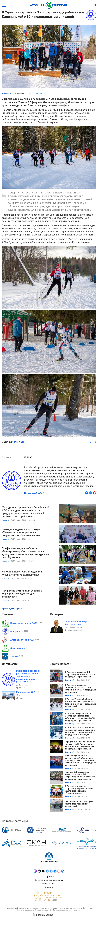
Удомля (14, 656)
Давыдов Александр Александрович (76, 622)
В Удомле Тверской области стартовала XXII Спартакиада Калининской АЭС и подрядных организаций (80, 702)
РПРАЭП (19, 442)
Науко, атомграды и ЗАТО (24, 623)
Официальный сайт (33, 493)
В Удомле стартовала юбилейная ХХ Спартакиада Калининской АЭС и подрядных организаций (80, 688)
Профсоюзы (16, 631)
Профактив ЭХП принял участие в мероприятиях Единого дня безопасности (22, 593)
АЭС (21, 695)
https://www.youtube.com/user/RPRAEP (94, 492)
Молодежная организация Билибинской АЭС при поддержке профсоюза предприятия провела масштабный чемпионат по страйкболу (25, 512)
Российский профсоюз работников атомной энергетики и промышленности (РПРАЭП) (28, 676)
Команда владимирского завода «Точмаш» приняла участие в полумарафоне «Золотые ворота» (21, 532)
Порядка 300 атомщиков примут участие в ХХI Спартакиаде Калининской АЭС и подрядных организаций (80, 775)
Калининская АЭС (75, 627)
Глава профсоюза (75, 630)
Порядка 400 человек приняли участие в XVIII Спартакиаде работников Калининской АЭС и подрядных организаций (80, 745)
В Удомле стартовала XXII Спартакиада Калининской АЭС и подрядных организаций (80, 674)
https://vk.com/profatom (86, 492)
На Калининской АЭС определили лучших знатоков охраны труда (22, 573)
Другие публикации (11, 609)
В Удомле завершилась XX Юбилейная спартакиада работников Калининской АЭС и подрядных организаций (80, 717)
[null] (36, 93)
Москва (22, 688)
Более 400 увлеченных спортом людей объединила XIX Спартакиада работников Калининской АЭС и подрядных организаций (80, 760)
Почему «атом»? (49, 883)
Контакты (49, 887)
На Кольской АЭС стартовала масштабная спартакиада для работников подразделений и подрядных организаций (80, 731)
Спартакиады (17, 648)
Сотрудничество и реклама (49, 880)
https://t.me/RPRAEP (90, 492)
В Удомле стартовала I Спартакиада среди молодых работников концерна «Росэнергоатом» (79, 789)
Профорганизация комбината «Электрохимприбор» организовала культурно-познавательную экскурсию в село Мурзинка (26, 553)
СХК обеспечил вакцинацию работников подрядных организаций (79, 803)
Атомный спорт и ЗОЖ (22, 640)
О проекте (49, 876)
